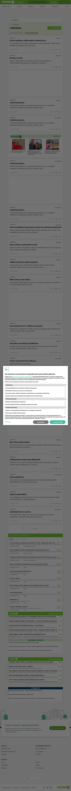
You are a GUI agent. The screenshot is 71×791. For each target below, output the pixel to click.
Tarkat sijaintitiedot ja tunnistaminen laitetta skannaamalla (21, 388)
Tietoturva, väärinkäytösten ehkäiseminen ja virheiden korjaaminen (23, 410)
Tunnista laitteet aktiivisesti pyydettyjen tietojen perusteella (21, 404)
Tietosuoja (7, 422)
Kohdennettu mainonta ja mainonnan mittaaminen (18, 390)
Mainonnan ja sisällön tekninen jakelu (15, 413)
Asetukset (40, 422)
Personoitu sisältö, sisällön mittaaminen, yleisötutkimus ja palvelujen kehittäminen (27, 393)
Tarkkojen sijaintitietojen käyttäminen (15, 401)
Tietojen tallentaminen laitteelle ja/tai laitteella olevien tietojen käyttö (24, 396)
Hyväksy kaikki (57, 422)
